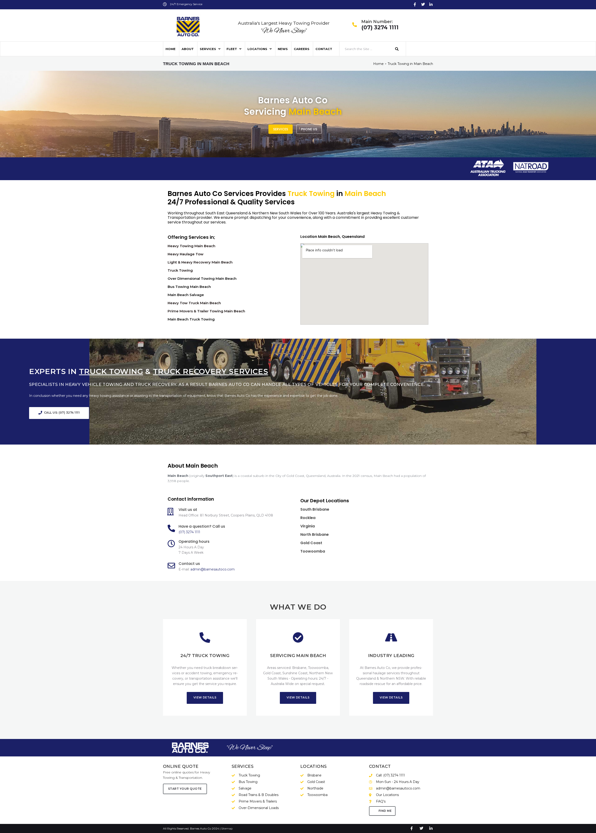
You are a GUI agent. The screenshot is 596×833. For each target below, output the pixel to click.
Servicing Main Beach (298, 655)
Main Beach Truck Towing (191, 319)
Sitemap (227, 828)
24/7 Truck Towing (204, 655)
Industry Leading (391, 655)
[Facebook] (415, 4)
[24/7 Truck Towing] (205, 637)
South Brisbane (314, 509)
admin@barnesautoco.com (212, 569)
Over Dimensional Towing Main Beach (202, 278)
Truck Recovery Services (210, 371)
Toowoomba (312, 551)
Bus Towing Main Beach (189, 286)
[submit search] (396, 49)
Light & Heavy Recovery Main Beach (200, 262)
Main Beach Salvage (186, 295)
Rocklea (307, 517)
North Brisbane (314, 534)
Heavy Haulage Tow (185, 254)
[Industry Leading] (391, 637)
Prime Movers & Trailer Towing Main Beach (206, 311)
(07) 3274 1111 (380, 28)
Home (378, 64)
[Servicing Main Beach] (298, 637)
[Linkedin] (431, 4)
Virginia (307, 526)
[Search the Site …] (365, 49)
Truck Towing (180, 270)
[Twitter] (423, 4)
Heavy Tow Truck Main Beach (194, 303)
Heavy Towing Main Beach (191, 246)
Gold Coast (311, 543)
